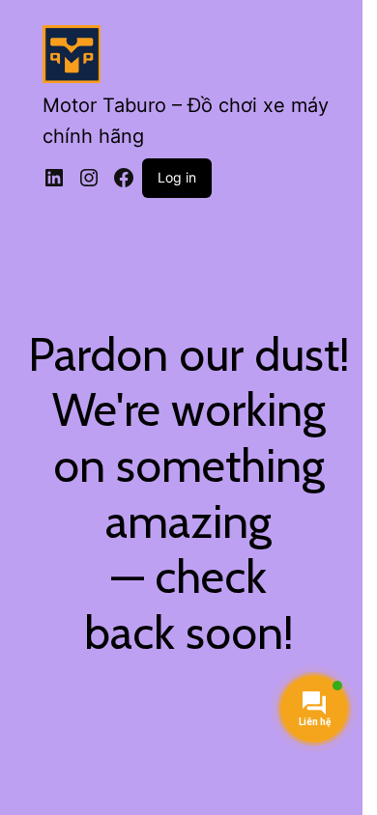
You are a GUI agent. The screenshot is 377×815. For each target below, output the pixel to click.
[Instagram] (89, 177)
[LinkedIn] (54, 177)
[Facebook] (123, 177)
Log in (177, 177)
